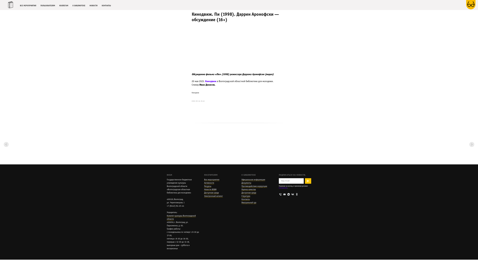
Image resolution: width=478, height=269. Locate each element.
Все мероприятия (211, 180)
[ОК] (296, 194)
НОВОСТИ (93, 6)
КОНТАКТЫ (106, 6)
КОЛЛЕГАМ (63, 6)
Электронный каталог (213, 196)
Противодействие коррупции (254, 186)
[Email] (284, 194)
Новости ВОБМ (210, 190)
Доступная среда (211, 193)
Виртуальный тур (248, 203)
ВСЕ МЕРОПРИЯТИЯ (28, 6)
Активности (209, 183)
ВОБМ (169, 175)
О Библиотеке (248, 175)
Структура (245, 196)
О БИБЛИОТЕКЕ (78, 6)
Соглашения (283, 188)
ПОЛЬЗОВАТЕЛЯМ (47, 6)
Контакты (245, 200)
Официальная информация (253, 180)
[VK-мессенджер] (288, 194)
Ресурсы (207, 186)
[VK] (292, 194)
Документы (246, 183)
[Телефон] (280, 194)
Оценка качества (248, 190)
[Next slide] (471, 144)
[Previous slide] (6, 144)
